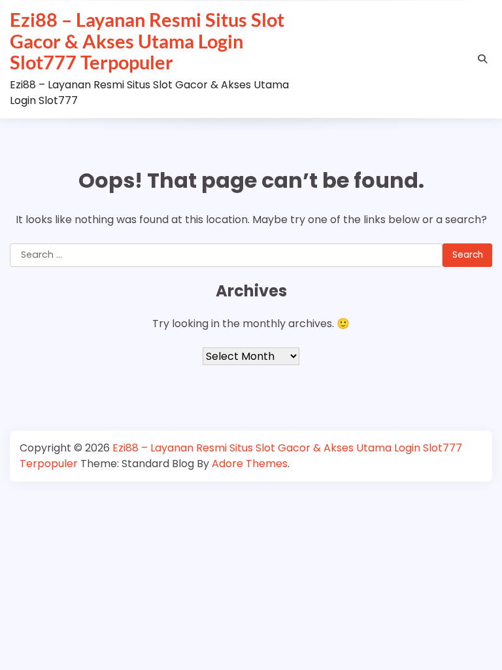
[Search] (482, 59)
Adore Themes (250, 463)
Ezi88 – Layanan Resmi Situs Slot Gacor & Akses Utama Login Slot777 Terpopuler (147, 41)
